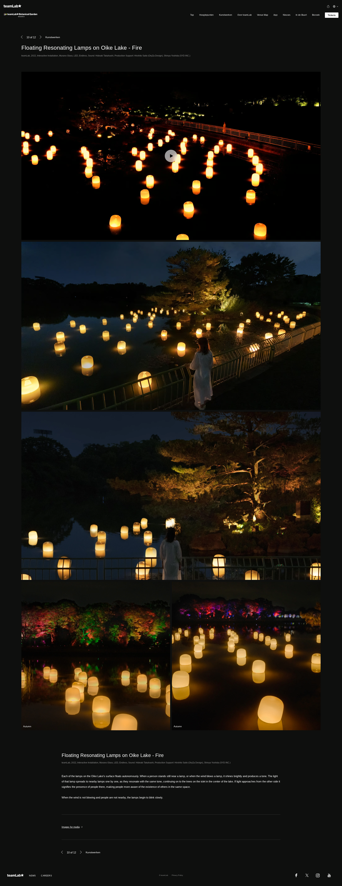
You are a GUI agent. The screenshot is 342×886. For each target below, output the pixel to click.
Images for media (71, 827)
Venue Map (262, 15)
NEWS (32, 875)
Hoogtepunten (206, 15)
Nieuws (286, 15)
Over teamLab (244, 15)
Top (192, 15)
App (275, 15)
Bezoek (316, 15)
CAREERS (46, 875)
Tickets (332, 15)
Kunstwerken (225, 15)
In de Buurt (301, 15)
